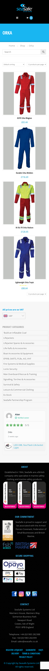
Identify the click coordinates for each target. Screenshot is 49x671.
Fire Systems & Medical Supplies (19, 363)
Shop (22, 45)
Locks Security (10, 369)
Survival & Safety (11, 384)
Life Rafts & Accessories (15, 348)
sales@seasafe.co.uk (28, 641)
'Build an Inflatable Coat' (15, 332)
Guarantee (31, 650)
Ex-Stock (7, 394)
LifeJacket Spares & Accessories (18, 343)
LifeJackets (8, 337)
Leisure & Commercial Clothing (18, 389)
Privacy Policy (25, 657)
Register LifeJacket (14, 650)
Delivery (15, 653)
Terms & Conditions (31, 653)
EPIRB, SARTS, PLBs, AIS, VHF (17, 358)
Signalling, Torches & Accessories (19, 379)
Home (12, 45)
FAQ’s (41, 650)
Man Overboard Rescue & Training (20, 374)
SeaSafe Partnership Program (17, 400)
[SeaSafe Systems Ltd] (24, 10)
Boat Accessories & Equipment (18, 353)
